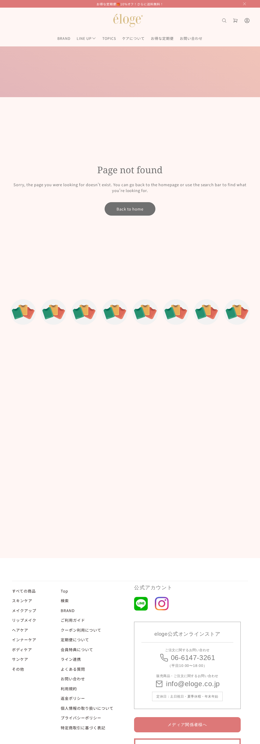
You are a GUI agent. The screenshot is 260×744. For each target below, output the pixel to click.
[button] (244, 3)
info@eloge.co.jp (193, 684)
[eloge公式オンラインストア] (128, 20)
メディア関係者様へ (187, 724)
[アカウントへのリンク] (247, 21)
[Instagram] (162, 603)
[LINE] (141, 604)
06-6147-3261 (193, 658)
